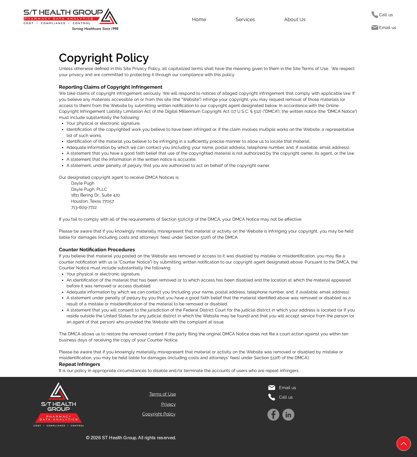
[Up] (404, 444)
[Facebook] (273, 415)
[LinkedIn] (288, 415)
